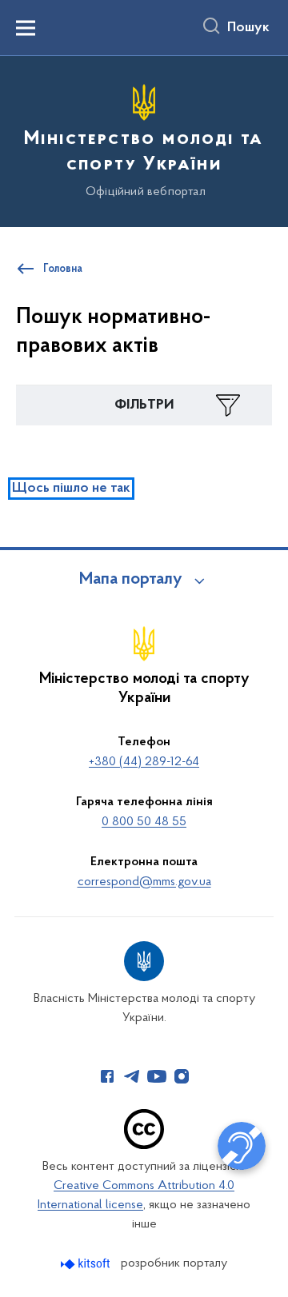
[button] (144, 405)
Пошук (248, 28)
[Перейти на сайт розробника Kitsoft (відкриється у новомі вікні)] (87, 1264)
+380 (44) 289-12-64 (144, 762)
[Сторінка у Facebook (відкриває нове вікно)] (107, 1076)
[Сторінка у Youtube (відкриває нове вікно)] (156, 1076)
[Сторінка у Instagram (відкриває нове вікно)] (181, 1076)
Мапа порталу (130, 580)
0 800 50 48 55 (144, 822)
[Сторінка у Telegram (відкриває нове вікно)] (132, 1076)
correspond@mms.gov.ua (144, 882)
